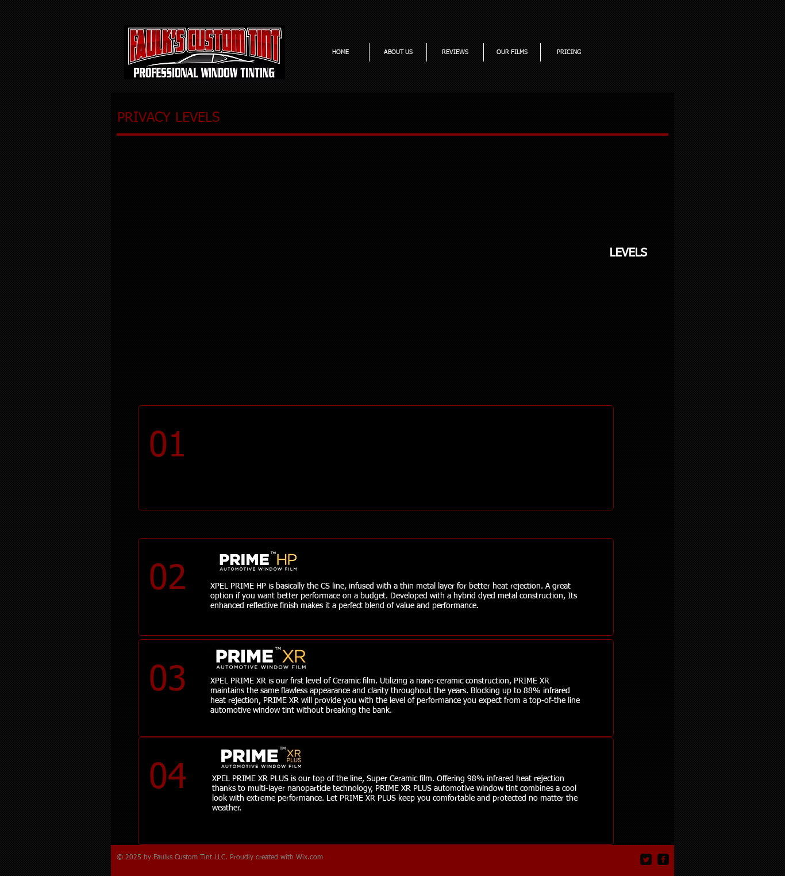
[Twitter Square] (646, 859)
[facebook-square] (663, 859)
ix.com (312, 857)
